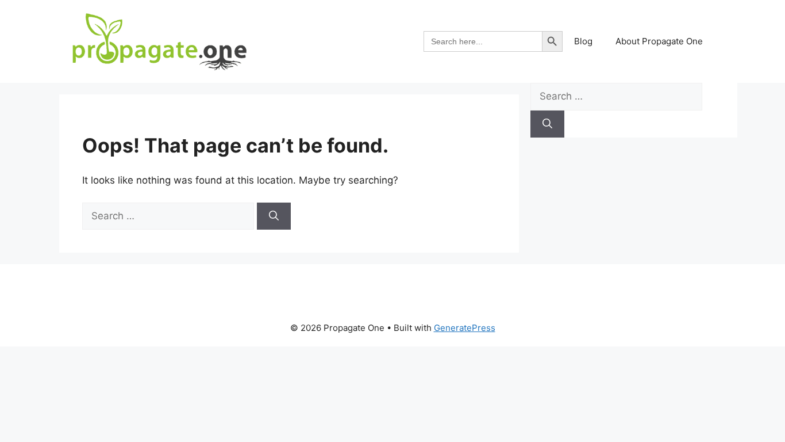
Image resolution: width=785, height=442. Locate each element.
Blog (583, 41)
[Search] (274, 216)
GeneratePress (464, 327)
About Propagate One (659, 41)
